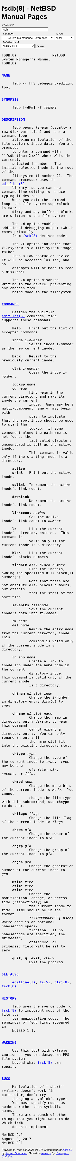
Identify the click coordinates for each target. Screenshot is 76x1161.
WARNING (9, 1043)
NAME (6, 75)
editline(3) (13, 184)
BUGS (6, 1079)
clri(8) (61, 982)
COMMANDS (10, 304)
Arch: (61, 33)
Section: (9, 33)
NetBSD (67, 1149)
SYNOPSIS (10, 99)
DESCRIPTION (13, 120)
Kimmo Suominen (16, 1153)
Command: (10, 25)
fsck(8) (30, 236)
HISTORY (9, 998)
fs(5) (45, 982)
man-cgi (46, 1153)
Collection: (11, 42)
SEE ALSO (10, 974)
